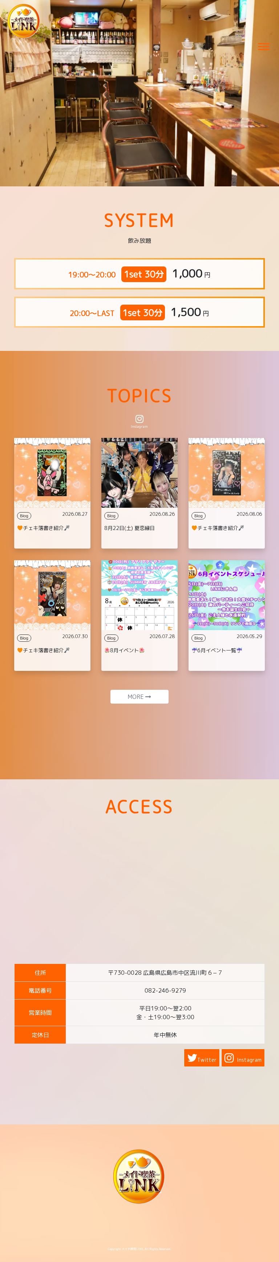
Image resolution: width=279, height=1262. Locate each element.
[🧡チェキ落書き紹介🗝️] (52, 473)
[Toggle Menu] (264, 46)
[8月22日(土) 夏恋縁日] (139, 473)
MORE (136, 697)
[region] (139, 93)
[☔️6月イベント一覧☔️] (227, 595)
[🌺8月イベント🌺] (139, 595)
